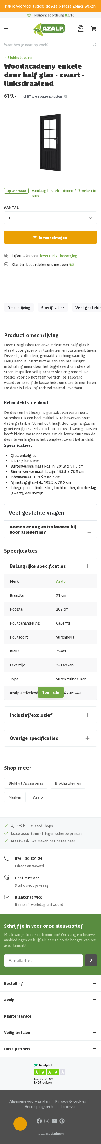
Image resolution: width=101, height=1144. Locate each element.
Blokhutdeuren (20, 57)
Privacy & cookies (70, 1101)
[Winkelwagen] (93, 28)
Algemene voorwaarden (29, 1101)
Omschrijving (18, 307)
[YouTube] (54, 1121)
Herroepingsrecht (40, 1106)
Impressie (68, 1106)
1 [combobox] (9, 217)
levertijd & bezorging (58, 255)
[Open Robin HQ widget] (20, 1124)
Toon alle (50, 692)
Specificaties (53, 307)
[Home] (49, 28)
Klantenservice (28, 896)
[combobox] (50, 44)
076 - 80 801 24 (28, 858)
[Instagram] (47, 1121)
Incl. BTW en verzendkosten (41, 96)
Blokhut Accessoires (25, 783)
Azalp (61, 581)
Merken (14, 797)
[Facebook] (39, 1121)
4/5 (71, 264)
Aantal (11, 207)
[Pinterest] (62, 1121)
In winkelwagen (53, 237)
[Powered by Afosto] (50, 1133)
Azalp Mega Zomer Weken (73, 5)
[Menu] (6, 28)
